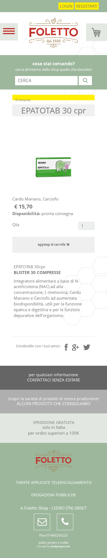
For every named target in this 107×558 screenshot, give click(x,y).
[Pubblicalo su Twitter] (87, 346)
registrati (86, 6)
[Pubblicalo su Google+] (75, 346)
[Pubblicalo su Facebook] (66, 347)
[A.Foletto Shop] (53, 36)
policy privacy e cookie (54, 543)
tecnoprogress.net (60, 546)
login (66, 6)
